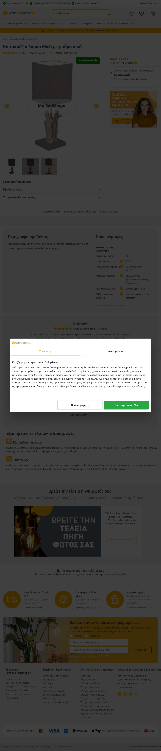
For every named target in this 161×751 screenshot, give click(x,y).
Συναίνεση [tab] (45, 351)
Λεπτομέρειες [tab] (115, 351)
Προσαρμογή (78, 405)
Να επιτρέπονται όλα (126, 405)
